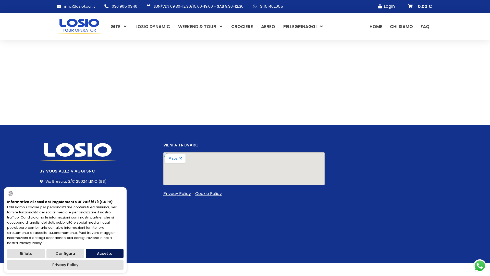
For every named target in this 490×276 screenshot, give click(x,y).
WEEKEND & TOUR (197, 27)
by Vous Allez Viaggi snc (67, 171)
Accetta (105, 253)
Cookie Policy (208, 194)
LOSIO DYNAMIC (153, 27)
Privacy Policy (177, 194)
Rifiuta (26, 253)
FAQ (425, 27)
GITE (115, 27)
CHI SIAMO (401, 27)
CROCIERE (242, 27)
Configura (65, 253)
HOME (376, 27)
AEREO (268, 27)
